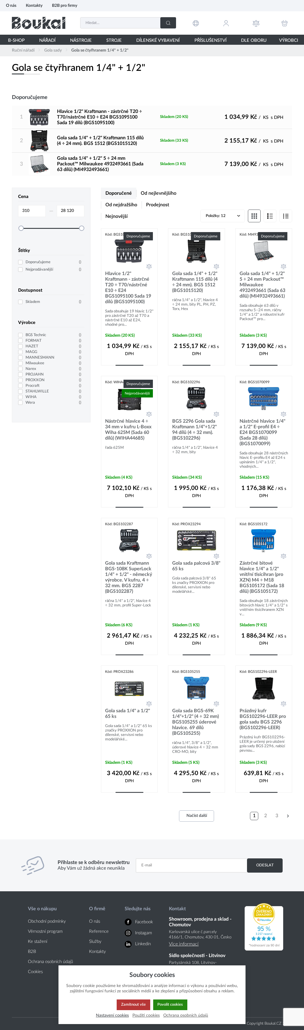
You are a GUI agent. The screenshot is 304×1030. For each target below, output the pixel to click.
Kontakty (34, 5)
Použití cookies (146, 1015)
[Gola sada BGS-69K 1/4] (196, 688)
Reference (99, 931)
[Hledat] (168, 22)
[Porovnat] (149, 266)
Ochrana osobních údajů (50, 961)
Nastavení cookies (112, 1015)
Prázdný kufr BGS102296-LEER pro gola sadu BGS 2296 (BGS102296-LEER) (263, 719)
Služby (95, 941)
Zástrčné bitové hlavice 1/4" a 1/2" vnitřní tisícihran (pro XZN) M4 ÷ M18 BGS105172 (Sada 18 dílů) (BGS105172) (262, 577)
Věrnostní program (45, 931)
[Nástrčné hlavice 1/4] (264, 398)
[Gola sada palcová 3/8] (196, 540)
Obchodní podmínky (47, 921)
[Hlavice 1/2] (39, 117)
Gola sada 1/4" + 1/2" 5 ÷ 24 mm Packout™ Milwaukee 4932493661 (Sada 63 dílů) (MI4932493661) (100, 164)
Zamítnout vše (133, 1004)
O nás (11, 5)
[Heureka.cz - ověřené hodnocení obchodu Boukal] (264, 949)
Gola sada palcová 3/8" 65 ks (196, 566)
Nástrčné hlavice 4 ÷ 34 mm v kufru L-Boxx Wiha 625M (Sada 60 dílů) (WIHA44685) (128, 429)
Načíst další (196, 816)
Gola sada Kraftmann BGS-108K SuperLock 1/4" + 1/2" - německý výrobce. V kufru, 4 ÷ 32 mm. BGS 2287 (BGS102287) (128, 577)
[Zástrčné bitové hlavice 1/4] (264, 540)
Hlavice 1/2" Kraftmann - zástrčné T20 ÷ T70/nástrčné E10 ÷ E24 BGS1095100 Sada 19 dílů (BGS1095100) (99, 117)
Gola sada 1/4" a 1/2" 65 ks (127, 713)
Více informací (184, 944)
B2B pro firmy (64, 5)
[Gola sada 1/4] (39, 140)
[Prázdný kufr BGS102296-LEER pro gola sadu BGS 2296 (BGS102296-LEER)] (264, 688)
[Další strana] (288, 816)
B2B (32, 951)
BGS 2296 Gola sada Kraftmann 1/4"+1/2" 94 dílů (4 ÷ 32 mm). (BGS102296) (194, 429)
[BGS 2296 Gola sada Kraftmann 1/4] (196, 398)
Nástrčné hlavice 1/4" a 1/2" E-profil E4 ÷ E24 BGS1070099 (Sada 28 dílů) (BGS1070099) (262, 432)
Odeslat (265, 865)
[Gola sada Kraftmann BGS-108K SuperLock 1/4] (129, 540)
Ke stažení (37, 941)
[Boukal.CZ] (38, 23)
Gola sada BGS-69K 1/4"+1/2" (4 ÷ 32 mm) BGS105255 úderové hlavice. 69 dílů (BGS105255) (195, 722)
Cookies (35, 972)
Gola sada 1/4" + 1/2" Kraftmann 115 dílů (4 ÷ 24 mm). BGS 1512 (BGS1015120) (100, 140)
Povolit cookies (170, 1004)
